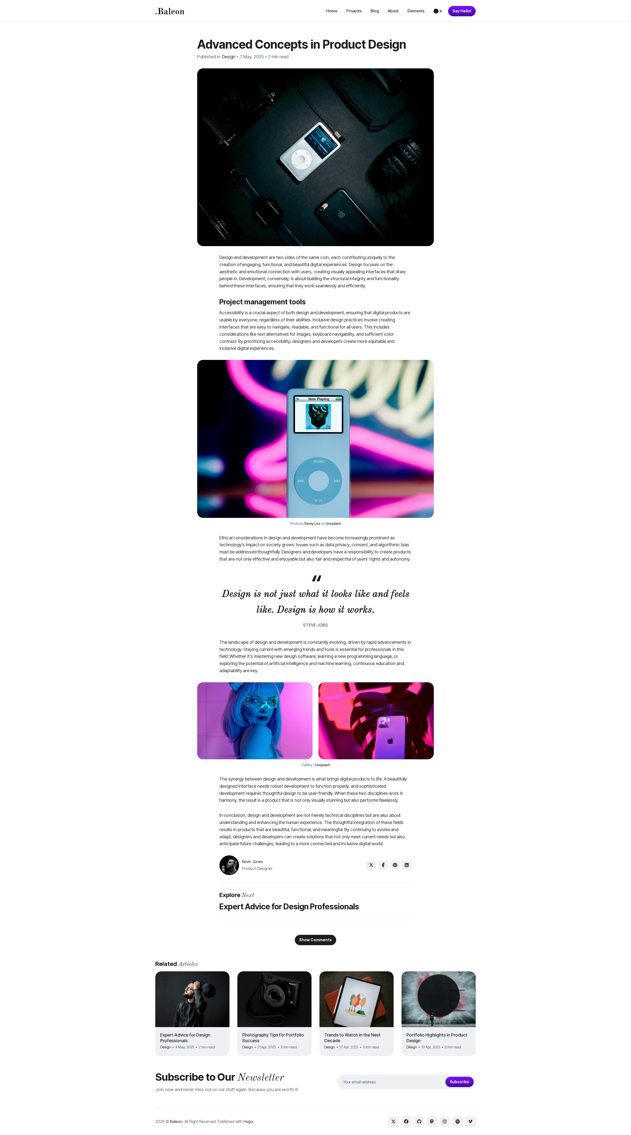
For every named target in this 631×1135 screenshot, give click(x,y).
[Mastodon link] (431, 1121)
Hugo (248, 1121)
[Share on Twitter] (371, 865)
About (393, 10)
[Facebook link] (406, 1121)
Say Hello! (462, 10)
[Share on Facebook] (383, 865)
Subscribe (459, 1081)
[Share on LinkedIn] (407, 865)
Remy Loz (312, 523)
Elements (415, 10)
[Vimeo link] (470, 1121)
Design (228, 56)
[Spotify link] (457, 1121)
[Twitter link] (393, 1121)
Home (331, 10)
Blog (374, 10)
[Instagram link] (444, 1121)
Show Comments (315, 939)
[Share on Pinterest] (395, 865)
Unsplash (333, 523)
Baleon (176, 1121)
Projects (354, 10)
